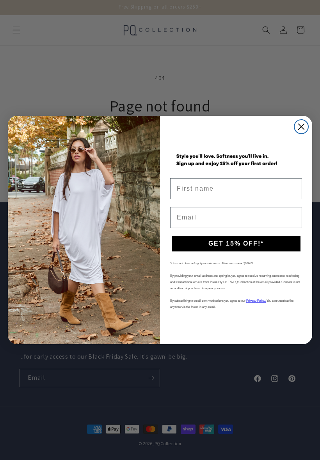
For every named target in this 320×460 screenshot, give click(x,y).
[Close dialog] (301, 127)
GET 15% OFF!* (236, 243)
